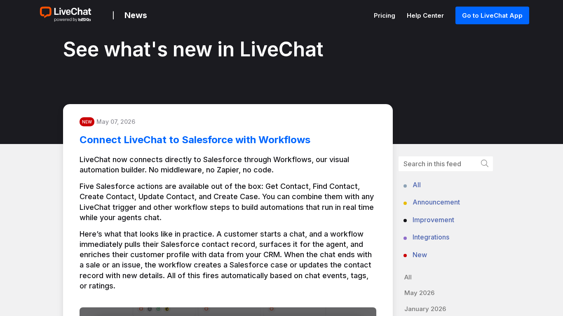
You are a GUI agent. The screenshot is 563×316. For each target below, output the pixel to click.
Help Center (426, 15)
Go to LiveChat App (492, 15)
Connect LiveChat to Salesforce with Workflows (195, 140)
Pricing (385, 15)
